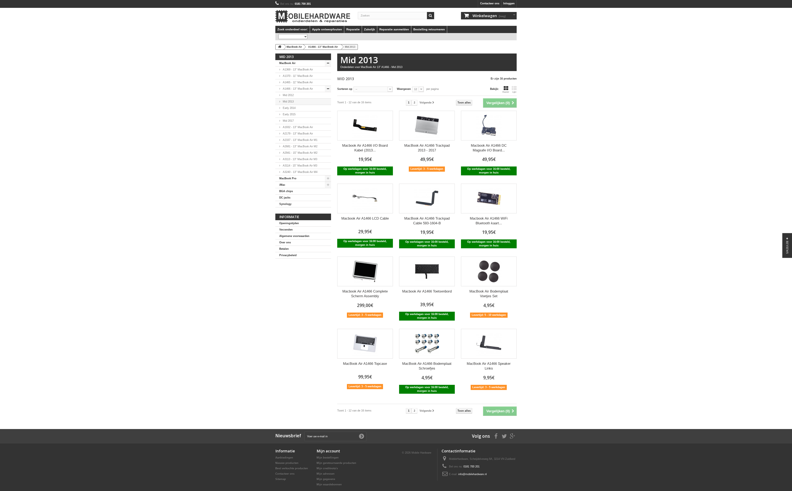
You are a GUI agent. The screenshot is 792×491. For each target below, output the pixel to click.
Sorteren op (344, 88)
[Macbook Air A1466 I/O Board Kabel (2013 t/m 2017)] (365, 125)
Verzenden (286, 229)
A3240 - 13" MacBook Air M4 (299, 172)
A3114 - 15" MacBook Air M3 (299, 165)
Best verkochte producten (291, 468)
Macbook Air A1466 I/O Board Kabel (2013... (365, 148)
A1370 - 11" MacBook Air (297, 75)
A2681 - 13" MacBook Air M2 (299, 146)
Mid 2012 (288, 95)
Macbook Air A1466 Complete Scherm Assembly (365, 293)
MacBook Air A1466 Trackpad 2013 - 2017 (427, 148)
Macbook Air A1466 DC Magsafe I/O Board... (489, 148)
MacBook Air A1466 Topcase (365, 364)
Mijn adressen (326, 473)
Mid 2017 (288, 120)
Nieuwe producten (286, 463)
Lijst (514, 92)
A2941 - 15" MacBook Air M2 (299, 152)
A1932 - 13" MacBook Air (297, 127)
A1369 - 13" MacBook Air (297, 69)
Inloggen (509, 3)
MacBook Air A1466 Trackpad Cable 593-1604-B (427, 220)
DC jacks (284, 197)
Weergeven (404, 88)
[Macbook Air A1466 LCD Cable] (365, 198)
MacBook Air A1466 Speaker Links (489, 366)
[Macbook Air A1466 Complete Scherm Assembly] (365, 271)
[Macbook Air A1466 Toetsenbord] (427, 271)
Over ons (285, 242)
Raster (505, 92)
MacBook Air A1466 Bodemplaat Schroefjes (426, 366)
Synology (285, 204)
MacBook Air (287, 63)
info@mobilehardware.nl (472, 474)
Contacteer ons (489, 3)
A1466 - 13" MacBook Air (297, 88)
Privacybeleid (288, 255)
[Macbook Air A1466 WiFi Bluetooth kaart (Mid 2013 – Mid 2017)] (489, 198)
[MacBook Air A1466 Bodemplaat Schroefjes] (427, 344)
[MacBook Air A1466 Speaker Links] (489, 344)
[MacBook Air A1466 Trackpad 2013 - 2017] (427, 125)
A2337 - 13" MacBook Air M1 (299, 139)
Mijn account (328, 450)
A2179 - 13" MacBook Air (297, 133)
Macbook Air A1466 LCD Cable (365, 218)
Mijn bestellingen (328, 457)
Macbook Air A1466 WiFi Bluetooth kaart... (489, 220)
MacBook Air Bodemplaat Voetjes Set (488, 293)
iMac (282, 184)
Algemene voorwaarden (294, 236)
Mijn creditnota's (327, 468)
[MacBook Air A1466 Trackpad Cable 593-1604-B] (427, 198)
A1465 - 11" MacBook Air (297, 82)
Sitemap (280, 479)
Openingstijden (289, 223)
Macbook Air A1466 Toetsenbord (427, 291)
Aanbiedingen (284, 457)
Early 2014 (289, 107)
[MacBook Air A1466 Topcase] (365, 344)
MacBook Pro (287, 178)
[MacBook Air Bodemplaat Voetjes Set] (489, 271)
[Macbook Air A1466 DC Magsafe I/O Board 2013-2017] (489, 125)
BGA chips (286, 191)
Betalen (284, 248)
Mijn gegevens (326, 479)
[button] (787, 245)
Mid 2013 (288, 101)
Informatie (289, 217)
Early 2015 (289, 114)
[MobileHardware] (313, 16)
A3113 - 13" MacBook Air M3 (299, 159)
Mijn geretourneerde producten (336, 463)
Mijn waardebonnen (329, 484)
